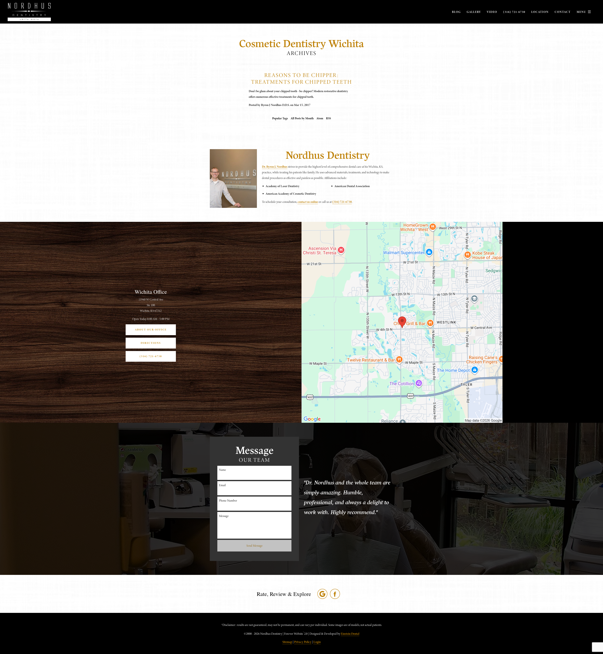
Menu (581, 12)
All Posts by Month (302, 118)
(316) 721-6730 (514, 12)
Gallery (474, 12)
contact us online (308, 202)
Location (540, 12)
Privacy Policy (302, 642)
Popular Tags (280, 118)
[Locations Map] (402, 322)
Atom (319, 118)
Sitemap (287, 642)
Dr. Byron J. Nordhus (274, 167)
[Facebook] (335, 594)
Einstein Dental (350, 634)
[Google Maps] (322, 594)
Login (317, 642)
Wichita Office (151, 291)
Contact (563, 12)
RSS (328, 118)
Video (492, 12)
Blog (456, 12)
